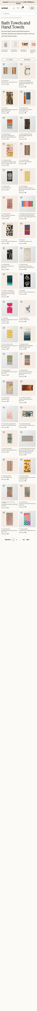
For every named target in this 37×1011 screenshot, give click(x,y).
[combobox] (18, 13)
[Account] (14, 8)
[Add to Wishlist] (4, 64)
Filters (11, 59)
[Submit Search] (4, 13)
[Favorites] (18, 8)
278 (24, 539)
